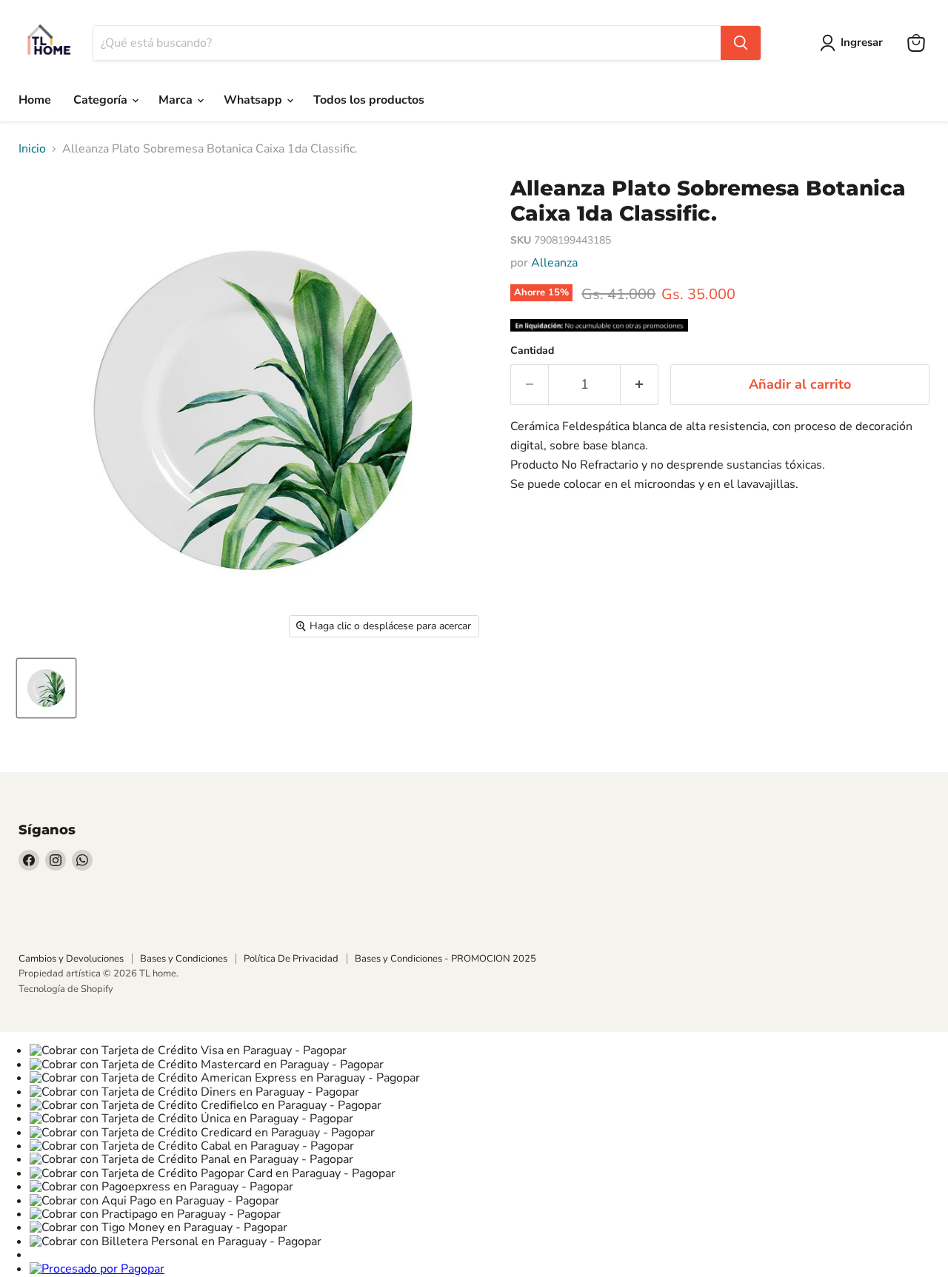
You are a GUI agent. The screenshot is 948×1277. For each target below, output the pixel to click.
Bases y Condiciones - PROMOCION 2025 (445, 958)
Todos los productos (368, 100)
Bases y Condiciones (183, 958)
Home (35, 100)
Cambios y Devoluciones (71, 958)
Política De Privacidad (291, 958)
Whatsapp (254, 100)
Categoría (101, 100)
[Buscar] (741, 43)
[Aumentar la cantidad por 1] (639, 384)
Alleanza (554, 263)
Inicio (32, 148)
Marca (177, 100)
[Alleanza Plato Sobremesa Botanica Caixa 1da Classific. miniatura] (46, 688)
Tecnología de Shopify (66, 989)
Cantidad (532, 351)
